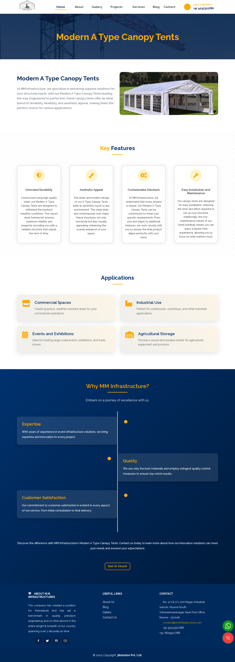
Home (60, 7)
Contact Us (110, 617)
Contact (169, 7)
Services (138, 7)
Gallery (97, 7)
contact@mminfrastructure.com (182, 622)
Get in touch (117, 566)
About (79, 7)
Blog (156, 7)
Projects (116, 7)
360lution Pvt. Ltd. (129, 655)
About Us (108, 602)
